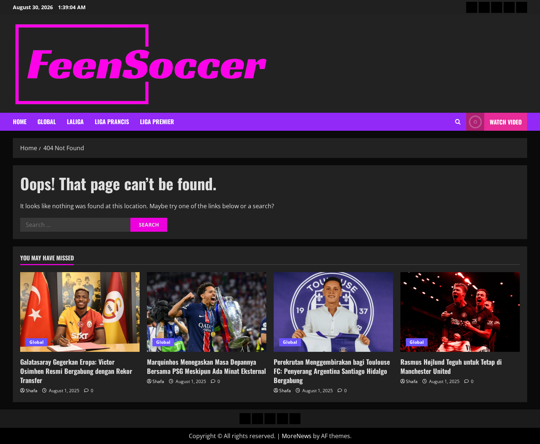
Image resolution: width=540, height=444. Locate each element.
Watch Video (506, 122)
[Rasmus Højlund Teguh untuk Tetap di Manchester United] (460, 312)
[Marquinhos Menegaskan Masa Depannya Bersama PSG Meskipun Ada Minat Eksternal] (206, 312)
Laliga (75, 121)
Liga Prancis (112, 121)
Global (46, 121)
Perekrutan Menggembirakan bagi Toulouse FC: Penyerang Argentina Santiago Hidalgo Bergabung (332, 371)
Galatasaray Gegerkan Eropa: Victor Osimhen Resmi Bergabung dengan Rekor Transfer (76, 371)
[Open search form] (458, 122)
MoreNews (297, 436)
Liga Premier (157, 121)
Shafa (31, 390)
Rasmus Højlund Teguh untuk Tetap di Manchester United (451, 366)
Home (19, 121)
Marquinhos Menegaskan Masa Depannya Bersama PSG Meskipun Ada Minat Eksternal (206, 366)
